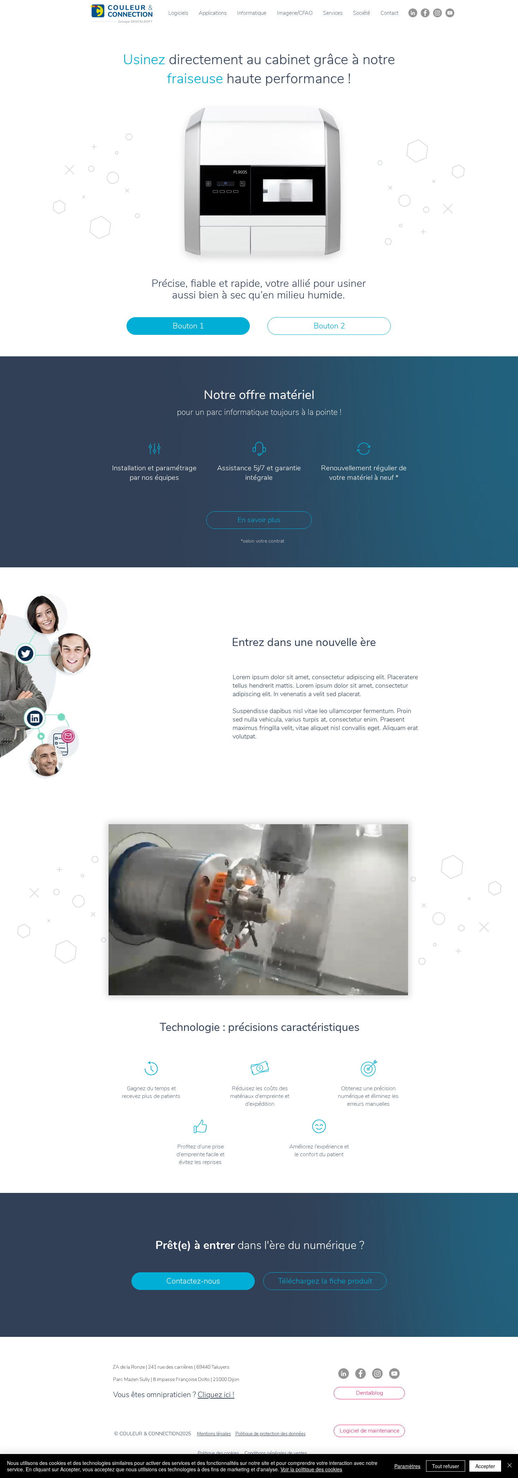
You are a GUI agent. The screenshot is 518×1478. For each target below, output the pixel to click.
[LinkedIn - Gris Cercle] (412, 12)
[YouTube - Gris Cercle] (449, 12)
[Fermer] (509, 1466)
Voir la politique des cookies (311, 1469)
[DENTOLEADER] (259, 347)
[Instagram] (437, 12)
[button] (178, 13)
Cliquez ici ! (216, 1395)
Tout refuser (445, 1466)
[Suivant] (478, 226)
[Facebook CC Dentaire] (425, 12)
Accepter (485, 1466)
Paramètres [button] (407, 1466)
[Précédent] (39, 226)
